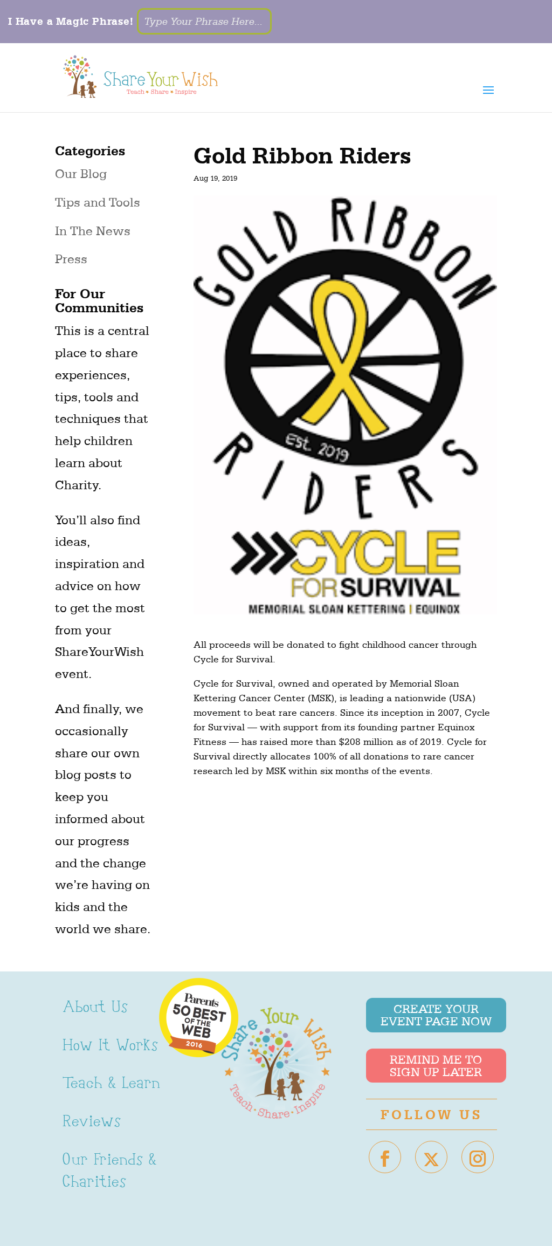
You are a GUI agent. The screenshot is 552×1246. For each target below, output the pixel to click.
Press (71, 258)
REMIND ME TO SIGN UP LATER (436, 1065)
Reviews (92, 1122)
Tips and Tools (97, 202)
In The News (92, 230)
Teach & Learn (111, 1084)
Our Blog (81, 173)
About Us (95, 1008)
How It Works (110, 1046)
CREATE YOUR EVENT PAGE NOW (436, 1015)
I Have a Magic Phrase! (71, 21)
